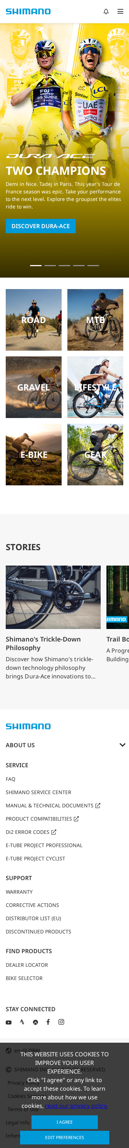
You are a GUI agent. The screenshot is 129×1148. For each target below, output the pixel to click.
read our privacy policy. (76, 1106)
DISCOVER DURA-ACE (40, 226)
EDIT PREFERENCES (64, 1137)
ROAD (33, 320)
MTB (95, 320)
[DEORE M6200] (79, 265)
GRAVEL (33, 387)
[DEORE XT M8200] (64, 265)
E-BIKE (33, 454)
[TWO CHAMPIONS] (36, 265)
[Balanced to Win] (50, 265)
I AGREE (65, 1122)
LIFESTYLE (95, 387)
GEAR (95, 454)
